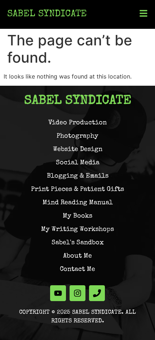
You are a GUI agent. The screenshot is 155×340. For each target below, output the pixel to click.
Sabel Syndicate (47, 14)
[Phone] (97, 293)
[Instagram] (77, 293)
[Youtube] (58, 293)
